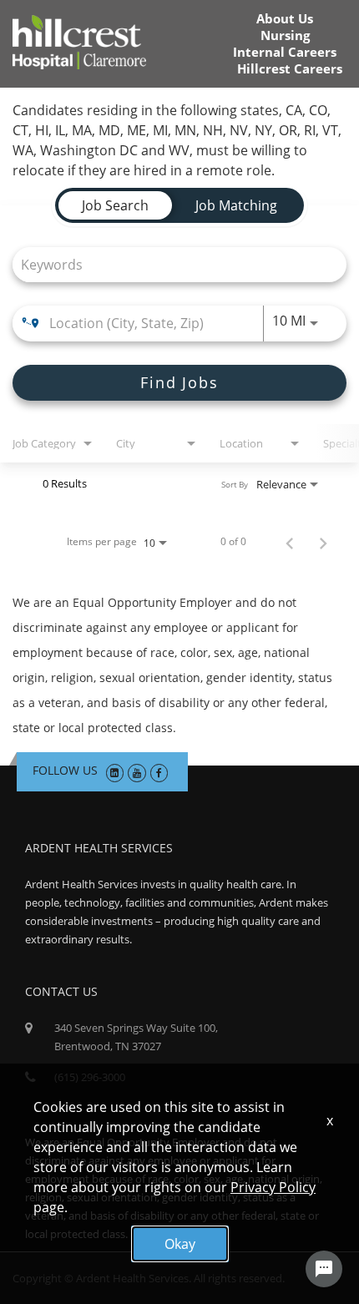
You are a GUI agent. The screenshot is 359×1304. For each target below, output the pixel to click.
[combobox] (171, 264)
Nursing (285, 35)
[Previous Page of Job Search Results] (289, 541)
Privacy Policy (273, 1187)
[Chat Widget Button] (324, 1269)
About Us (284, 19)
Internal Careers (284, 52)
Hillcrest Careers (289, 69)
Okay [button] (179, 1244)
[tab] (115, 205)
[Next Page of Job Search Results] (323, 541)
